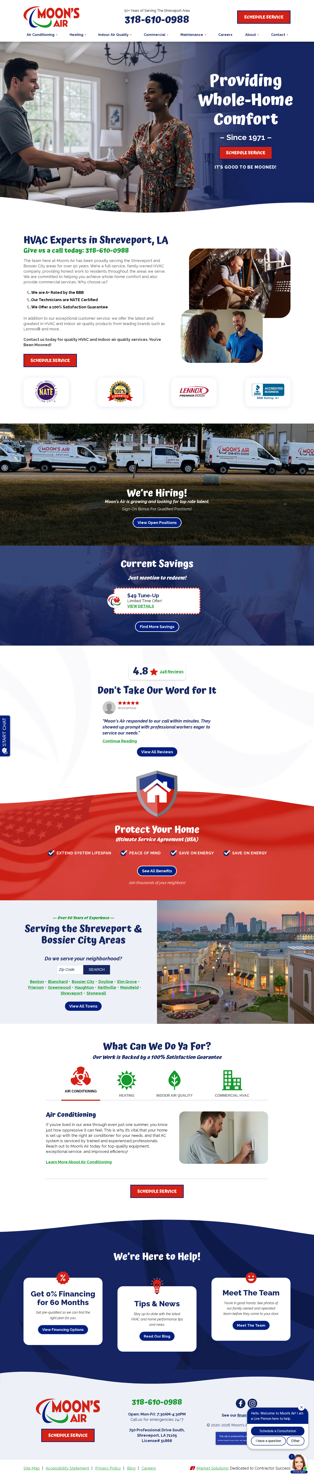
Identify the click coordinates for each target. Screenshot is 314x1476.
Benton (37, 981)
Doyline (105, 981)
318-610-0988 (157, 20)
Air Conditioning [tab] (81, 1091)
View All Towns (83, 1006)
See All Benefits (157, 871)
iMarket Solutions (212, 1468)
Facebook (240, 1403)
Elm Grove (127, 981)
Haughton (84, 987)
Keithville (107, 987)
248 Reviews (171, 672)
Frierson (36, 987)
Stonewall (96, 993)
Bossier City (83, 981)
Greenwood (59, 987)
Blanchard (58, 981)
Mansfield (129, 987)
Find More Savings (157, 626)
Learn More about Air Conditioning (79, 1162)
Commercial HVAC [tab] (232, 1095)
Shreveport (71, 993)
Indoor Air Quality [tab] (174, 1095)
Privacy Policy (234, 1440)
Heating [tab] (126, 1095)
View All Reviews (157, 752)
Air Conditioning (71, 1115)
